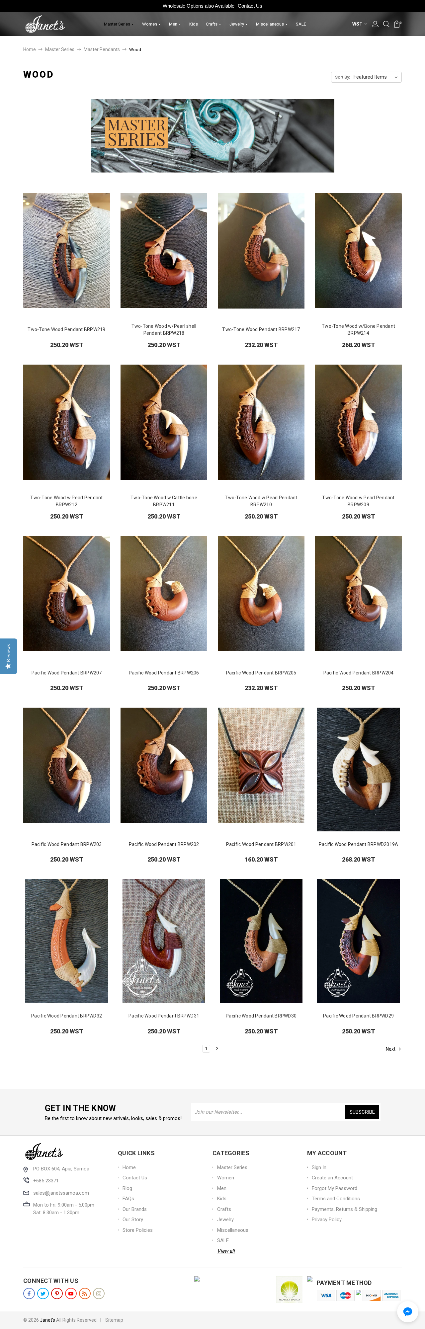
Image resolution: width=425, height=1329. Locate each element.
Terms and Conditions (336, 1199)
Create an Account (332, 1178)
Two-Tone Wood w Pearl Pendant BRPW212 (66, 501)
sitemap (114, 1320)
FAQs (128, 1199)
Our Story (133, 1220)
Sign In (319, 1167)
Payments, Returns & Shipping (344, 1209)
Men (173, 24)
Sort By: (342, 77)
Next (391, 1048)
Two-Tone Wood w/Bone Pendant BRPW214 (358, 329)
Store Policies (138, 1230)
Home (129, 1167)
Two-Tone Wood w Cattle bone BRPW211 (163, 501)
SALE (301, 24)
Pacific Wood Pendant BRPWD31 (163, 1015)
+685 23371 (46, 1181)
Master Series (117, 24)
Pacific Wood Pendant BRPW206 (164, 672)
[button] (407, 1311)
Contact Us (250, 6)
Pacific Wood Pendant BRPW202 (164, 844)
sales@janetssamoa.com (61, 1193)
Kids (193, 24)
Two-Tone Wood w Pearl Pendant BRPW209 (358, 501)
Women (150, 24)
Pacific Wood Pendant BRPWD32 (66, 1015)
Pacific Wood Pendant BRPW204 (358, 672)
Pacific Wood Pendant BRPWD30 (261, 1015)
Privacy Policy (327, 1220)
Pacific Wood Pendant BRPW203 (67, 844)
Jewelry (237, 24)
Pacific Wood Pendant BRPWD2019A (358, 844)
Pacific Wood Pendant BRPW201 (261, 844)
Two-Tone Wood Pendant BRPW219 (66, 329)
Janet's (47, 1320)
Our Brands (135, 1209)
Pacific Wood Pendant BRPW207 (67, 672)
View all (226, 1251)
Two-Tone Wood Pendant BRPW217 (261, 329)
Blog (127, 1188)
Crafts (212, 24)
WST (358, 24)
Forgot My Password (334, 1188)
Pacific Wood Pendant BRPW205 (261, 672)
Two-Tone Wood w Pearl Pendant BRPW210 (261, 501)
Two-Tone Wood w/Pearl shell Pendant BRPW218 (164, 329)
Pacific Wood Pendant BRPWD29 (358, 1015)
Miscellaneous (270, 24)
